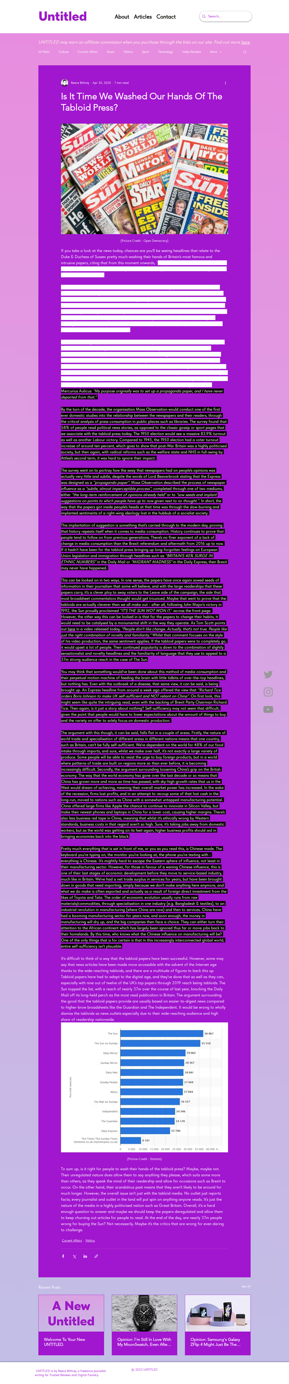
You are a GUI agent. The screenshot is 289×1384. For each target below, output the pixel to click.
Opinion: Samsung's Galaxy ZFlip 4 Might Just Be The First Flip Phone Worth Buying (217, 1342)
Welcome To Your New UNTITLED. (64, 1342)
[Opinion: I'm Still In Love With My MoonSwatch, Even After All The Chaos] (144, 1313)
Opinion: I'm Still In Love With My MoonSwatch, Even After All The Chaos (144, 1342)
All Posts (44, 52)
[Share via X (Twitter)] (74, 1256)
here (245, 42)
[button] (245, 52)
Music (111, 52)
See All (246, 1286)
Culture (64, 52)
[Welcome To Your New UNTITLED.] (71, 1313)
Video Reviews (191, 52)
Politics (128, 52)
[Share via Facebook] (63, 1256)
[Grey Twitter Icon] (268, 674)
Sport (145, 52)
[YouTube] (268, 709)
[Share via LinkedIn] (85, 1256)
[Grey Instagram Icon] (268, 692)
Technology (165, 52)
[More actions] (225, 82)
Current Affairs (88, 52)
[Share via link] (96, 1256)
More (213, 52)
